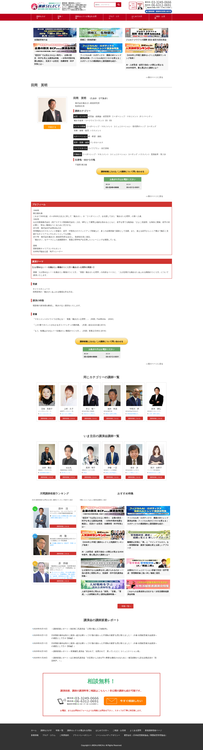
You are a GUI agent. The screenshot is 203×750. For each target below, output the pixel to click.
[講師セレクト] (46, 7)
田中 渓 (63, 508)
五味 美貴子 (47, 408)
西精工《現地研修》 (88, 39)
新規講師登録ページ (153, 730)
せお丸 (69, 467)
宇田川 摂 (134, 408)
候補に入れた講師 (133, 5)
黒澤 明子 (90, 467)
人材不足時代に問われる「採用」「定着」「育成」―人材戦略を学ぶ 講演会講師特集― (101, 593)
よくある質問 (135, 730)
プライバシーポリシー (82, 735)
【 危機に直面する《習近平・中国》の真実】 (63, 544)
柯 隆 (64, 535)
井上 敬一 (90, 408)
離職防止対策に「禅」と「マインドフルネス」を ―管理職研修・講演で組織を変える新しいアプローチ (148, 545)
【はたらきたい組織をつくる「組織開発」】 (71, 414)
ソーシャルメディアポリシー (108, 735)
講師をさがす (40, 17)
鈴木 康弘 (156, 408)
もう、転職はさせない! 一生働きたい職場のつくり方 (57, 330)
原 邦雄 (63, 563)
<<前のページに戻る (154, 77)
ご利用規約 (64, 735)
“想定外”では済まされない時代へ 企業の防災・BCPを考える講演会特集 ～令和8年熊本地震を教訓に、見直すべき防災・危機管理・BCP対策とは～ (54, 59)
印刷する (52, 126)
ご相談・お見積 (159, 17)
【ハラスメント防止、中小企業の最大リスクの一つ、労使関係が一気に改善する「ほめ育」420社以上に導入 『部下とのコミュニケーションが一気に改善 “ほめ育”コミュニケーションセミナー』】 (62, 577)
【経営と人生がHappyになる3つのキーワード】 (116, 472)
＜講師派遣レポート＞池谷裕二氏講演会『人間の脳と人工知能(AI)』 (80, 628)
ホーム (34, 730)
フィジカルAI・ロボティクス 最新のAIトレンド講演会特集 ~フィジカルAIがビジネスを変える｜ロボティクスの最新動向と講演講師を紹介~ (100, 58)
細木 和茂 (112, 408)
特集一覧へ (126, 606)
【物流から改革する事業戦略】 (112, 414)
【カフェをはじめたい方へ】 (46, 414)
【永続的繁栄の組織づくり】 (46, 472)
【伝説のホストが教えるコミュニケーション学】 (94, 414)
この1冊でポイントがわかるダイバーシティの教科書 (57, 324)
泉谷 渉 (134, 467)
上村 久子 (68, 408)
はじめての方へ (137, 17)
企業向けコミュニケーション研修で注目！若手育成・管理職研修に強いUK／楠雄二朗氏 (148, 571)
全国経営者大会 (40, 39)
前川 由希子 (156, 467)
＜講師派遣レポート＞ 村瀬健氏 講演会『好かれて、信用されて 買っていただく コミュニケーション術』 (96, 651)
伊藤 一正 (112, 467)
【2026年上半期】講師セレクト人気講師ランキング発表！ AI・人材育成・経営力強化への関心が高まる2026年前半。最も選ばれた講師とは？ (146, 61)
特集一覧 (60, 17)
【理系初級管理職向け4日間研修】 (135, 414)
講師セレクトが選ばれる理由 (85, 17)
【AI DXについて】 (65, 472)
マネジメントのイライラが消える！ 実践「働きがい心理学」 (61, 319)
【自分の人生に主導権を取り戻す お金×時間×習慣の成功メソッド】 (63, 517)
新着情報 (35, 735)
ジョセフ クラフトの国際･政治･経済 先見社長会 (146, 39)
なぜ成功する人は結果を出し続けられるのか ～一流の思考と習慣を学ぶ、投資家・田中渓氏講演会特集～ (103, 573)
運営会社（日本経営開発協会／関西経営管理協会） (145, 735)
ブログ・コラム (114, 17)
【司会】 (85, 472)
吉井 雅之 (47, 467)
